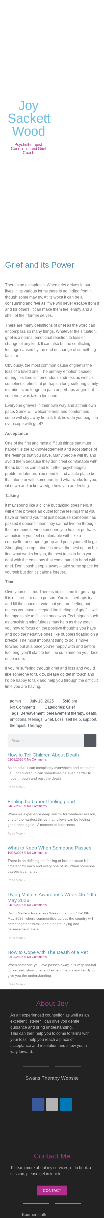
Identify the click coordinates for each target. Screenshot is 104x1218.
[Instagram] (52, 1104)
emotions (18, 719)
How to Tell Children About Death (43, 755)
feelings (35, 719)
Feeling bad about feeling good (41, 801)
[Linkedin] (66, 1104)
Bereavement (32, 713)
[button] (78, 127)
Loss (59, 719)
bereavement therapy (65, 713)
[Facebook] (38, 1104)
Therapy (34, 725)
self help (73, 719)
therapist (17, 725)
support (89, 719)
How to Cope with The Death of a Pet (48, 952)
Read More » (16, 787)
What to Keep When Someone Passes (49, 848)
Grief (70, 707)
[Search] (90, 740)
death (91, 713)
